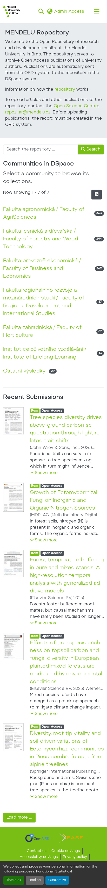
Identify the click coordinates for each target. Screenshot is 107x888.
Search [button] (93, 149)
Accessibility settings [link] (39, 857)
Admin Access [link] (69, 12)
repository (65, 90)
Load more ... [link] (19, 817)
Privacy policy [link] (75, 857)
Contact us (36, 851)
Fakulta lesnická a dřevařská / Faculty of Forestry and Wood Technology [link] (40, 239)
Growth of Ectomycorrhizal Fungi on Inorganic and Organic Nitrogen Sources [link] (63, 500)
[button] (12, 11)
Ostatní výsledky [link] (24, 371)
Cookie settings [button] (65, 851)
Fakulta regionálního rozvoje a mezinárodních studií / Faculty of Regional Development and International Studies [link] (43, 302)
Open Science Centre (76, 106)
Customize (57, 880)
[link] (37, 837)
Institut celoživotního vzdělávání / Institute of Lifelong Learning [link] (44, 353)
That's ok (13, 880)
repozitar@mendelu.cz (27, 112)
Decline (35, 880)
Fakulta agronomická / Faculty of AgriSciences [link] (43, 213)
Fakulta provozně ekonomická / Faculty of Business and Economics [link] (42, 268)
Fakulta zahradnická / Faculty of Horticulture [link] (42, 331)
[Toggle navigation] (96, 12)
